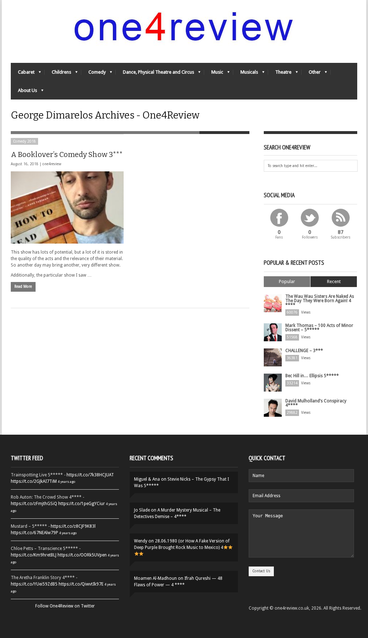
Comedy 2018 (24, 141)
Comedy (93, 73)
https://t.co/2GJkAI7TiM (34, 481)
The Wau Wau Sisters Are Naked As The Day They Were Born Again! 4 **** (319, 301)
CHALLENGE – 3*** (304, 350)
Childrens (58, 73)
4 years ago (66, 482)
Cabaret (22, 73)
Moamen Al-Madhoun (155, 578)
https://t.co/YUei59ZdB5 (34, 584)
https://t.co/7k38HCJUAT (90, 474)
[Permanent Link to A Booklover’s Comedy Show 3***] (67, 207)
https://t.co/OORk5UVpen (82, 555)
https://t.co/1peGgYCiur (81, 503)
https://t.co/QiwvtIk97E (81, 584)
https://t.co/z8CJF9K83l (73, 526)
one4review (51, 164)
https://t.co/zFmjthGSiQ (34, 503)
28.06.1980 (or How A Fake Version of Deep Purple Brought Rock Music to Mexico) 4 (182, 544)
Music (213, 73)
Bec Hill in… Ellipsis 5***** (312, 375)
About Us (24, 92)
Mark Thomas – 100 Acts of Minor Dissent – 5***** (319, 327)
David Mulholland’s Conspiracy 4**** (315, 403)
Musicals (245, 73)
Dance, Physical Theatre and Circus (155, 73)
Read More (23, 286)
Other (311, 73)
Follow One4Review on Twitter (65, 606)
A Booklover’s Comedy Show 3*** (67, 154)
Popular (287, 281)
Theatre (279, 73)
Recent (334, 281)
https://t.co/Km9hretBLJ (33, 555)
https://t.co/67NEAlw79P (34, 532)
